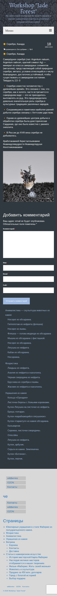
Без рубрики (22, 49)
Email (6, 274)
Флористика (12, 533)
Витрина (10, 542)
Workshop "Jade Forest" (28, 8)
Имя (5, 263)
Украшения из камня (16, 539)
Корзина (13, 545)
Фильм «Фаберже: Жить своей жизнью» (30, 566)
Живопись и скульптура (21, 569)
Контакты (14, 548)
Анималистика (13, 536)
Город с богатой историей (22, 575)
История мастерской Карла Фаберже (28, 557)
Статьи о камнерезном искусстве (23, 554)
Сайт (5, 285)
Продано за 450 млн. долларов (25, 572)
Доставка (14, 551)
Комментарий (9, 229)
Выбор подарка (17, 578)
